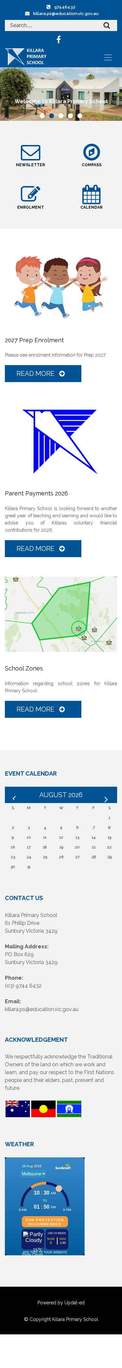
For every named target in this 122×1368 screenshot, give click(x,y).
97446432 (64, 7)
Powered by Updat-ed (61, 1302)
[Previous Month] (15, 795)
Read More (36, 374)
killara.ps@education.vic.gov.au (66, 13)
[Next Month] (107, 795)
